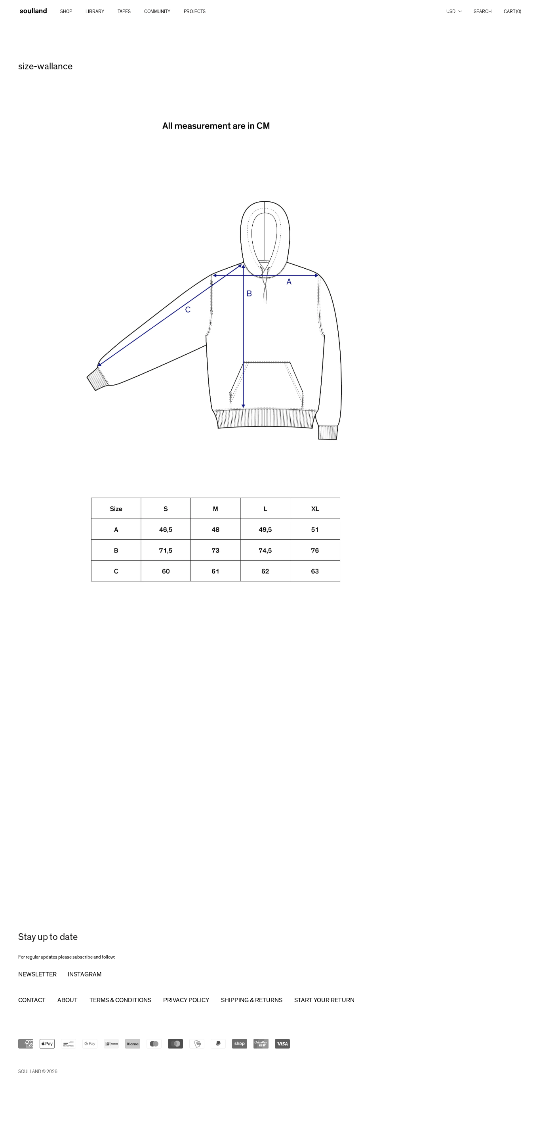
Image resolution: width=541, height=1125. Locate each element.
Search (482, 11)
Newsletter (37, 974)
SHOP (66, 11)
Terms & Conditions (120, 1000)
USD (450, 11)
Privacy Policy (186, 1000)
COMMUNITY (157, 11)
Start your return (324, 1000)
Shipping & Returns (251, 1000)
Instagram (84, 974)
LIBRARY (95, 11)
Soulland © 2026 (37, 1071)
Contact (32, 1000)
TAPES (124, 11)
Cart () (512, 11)
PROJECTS (195, 11)
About (67, 1000)
